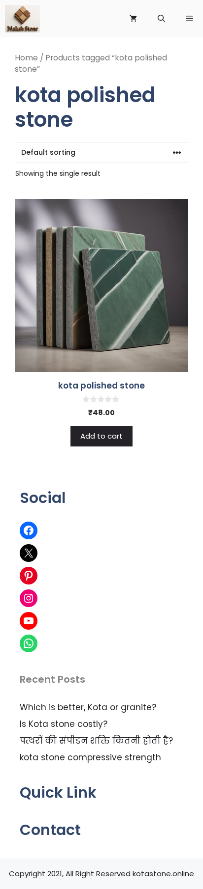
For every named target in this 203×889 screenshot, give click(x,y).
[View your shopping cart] (133, 18)
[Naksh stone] (22, 18)
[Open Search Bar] (161, 18)
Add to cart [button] (101, 436)
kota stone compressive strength (90, 757)
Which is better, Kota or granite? (88, 707)
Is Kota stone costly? (63, 724)
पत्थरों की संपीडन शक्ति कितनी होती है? (96, 741)
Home (26, 58)
